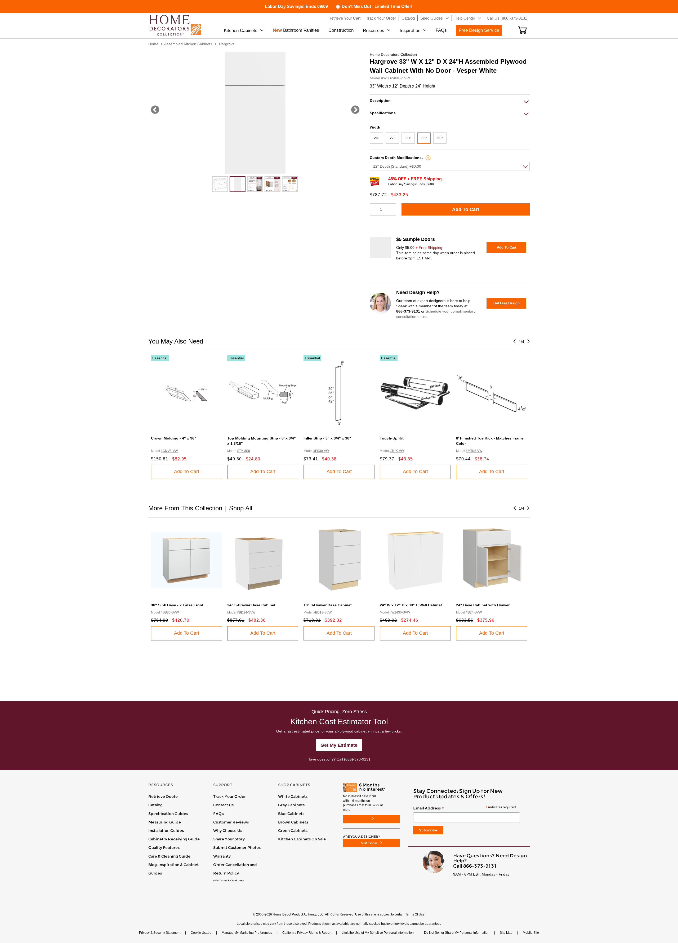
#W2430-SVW (400, 612)
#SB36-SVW (170, 612)
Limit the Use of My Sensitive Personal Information (378, 933)
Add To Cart (465, 209)
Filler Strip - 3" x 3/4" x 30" (327, 438)
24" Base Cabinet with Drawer (483, 605)
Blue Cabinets (291, 813)
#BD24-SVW (246, 612)
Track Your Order (229, 796)
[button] (522, 30)
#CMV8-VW (169, 451)
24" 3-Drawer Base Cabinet (251, 605)
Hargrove (227, 44)
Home (153, 44)
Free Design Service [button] (479, 30)
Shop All (240, 508)
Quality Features (164, 847)
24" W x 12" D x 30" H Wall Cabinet (411, 605)
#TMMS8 (243, 451)
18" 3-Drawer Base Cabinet (328, 605)
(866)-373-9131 (357, 759)
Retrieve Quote (163, 796)
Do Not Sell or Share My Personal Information (456, 933)
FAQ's (218, 813)
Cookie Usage (201, 933)
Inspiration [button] (410, 30)
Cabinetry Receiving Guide (174, 839)
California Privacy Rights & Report (306, 933)
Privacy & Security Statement (159, 933)
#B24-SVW (474, 612)
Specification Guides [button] (168, 813)
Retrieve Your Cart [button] (344, 18)
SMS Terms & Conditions (228, 880)
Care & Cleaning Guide (169, 856)
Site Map (506, 933)
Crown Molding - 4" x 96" (173, 438)
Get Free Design (506, 303)
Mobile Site (531, 933)
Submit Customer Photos (237, 847)
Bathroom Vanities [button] (296, 30)
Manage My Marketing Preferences (247, 933)
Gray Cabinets (291, 805)
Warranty (222, 856)
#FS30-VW (321, 451)
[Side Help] (427, 157)
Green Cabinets (292, 830)
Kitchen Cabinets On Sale (302, 839)
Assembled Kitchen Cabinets (188, 44)
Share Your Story (229, 839)
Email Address (464, 808)
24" (376, 138)
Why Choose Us (227, 830)
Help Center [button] (464, 18)
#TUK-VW (397, 451)
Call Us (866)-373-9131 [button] (507, 18)
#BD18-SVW (322, 612)
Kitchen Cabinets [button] (240, 30)
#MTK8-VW (474, 451)
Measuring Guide (164, 822)
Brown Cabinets (293, 822)
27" (392, 138)
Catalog (155, 805)
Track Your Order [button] (381, 18)
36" (440, 138)
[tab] (450, 101)
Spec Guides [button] (431, 18)
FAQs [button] (441, 30)
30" (408, 138)
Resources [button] (373, 30)
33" (424, 138)
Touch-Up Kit (392, 438)
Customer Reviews (231, 822)
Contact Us (223, 805)
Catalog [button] (408, 18)
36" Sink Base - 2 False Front (177, 605)
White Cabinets (292, 796)
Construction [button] (341, 30)
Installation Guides (166, 830)
